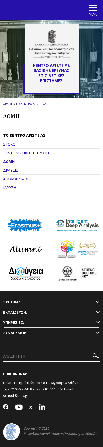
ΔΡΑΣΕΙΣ (10, 170)
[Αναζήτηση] (95, 356)
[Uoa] (11, 431)
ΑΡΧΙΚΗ (8, 104)
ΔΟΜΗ (9, 161)
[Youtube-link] (19, 407)
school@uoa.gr (15, 395)
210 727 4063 (53, 389)
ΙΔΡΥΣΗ (9, 187)
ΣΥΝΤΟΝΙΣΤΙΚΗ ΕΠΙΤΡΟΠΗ (26, 152)
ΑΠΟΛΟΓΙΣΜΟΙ (15, 178)
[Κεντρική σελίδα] (51, 44)
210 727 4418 (21, 389)
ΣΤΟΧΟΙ (9, 144)
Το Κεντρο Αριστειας (31, 104)
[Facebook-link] (6, 407)
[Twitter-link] (31, 407)
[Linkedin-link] (42, 407)
